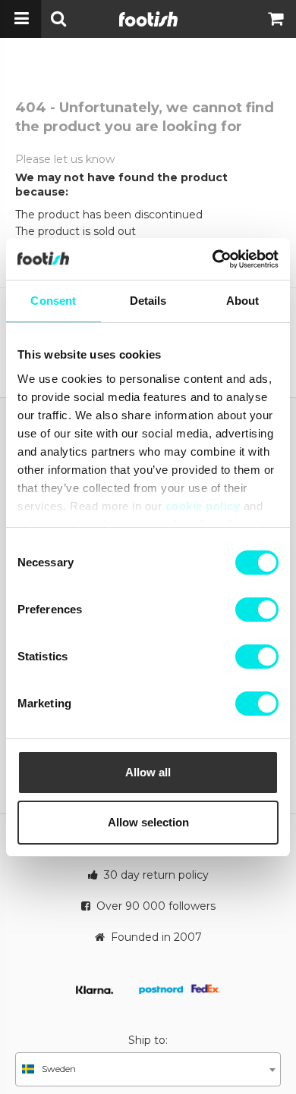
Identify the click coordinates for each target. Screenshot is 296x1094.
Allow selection (148, 822)
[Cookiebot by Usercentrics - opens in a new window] (213, 259)
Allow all (148, 772)
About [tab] (243, 300)
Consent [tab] (53, 300)
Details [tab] (148, 300)
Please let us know (65, 159)
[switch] (257, 609)
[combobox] (148, 1069)
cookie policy (203, 506)
